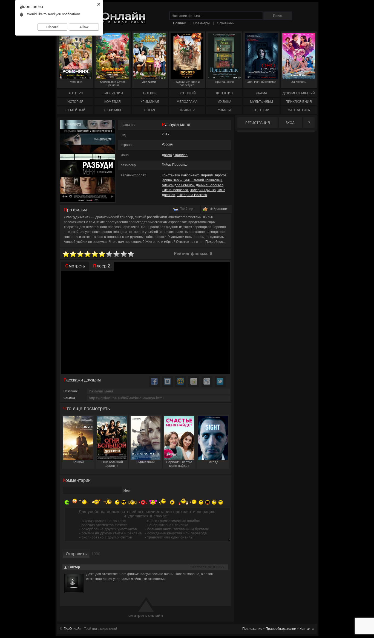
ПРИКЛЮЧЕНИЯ (299, 102)
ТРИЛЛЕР (187, 110)
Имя (126, 491)
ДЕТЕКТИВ (224, 93)
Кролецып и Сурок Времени (112, 83)
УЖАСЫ (224, 110)
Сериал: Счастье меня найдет (179, 464)
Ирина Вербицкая (176, 180)
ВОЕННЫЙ (187, 93)
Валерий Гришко (203, 190)
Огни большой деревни (112, 464)
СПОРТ (150, 110)
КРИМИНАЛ (149, 102)
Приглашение (224, 81)
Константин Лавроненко (181, 175)
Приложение (252, 629)
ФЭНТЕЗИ (261, 110)
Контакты (307, 629)
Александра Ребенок (178, 185)
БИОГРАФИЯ (112, 93)
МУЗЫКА (224, 102)
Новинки (179, 23)
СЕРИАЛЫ (112, 110)
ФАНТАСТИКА (299, 110)
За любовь (298, 81)
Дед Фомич (149, 81)
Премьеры (201, 23)
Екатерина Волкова (192, 195)
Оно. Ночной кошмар (261, 81)
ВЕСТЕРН (75, 93)
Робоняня (75, 81)
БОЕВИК (150, 93)
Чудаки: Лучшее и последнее (187, 83)
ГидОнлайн (72, 629)
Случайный (226, 23)
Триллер (181, 155)
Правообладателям (281, 629)
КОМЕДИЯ (112, 102)
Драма (167, 155)
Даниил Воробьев (209, 185)
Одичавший (146, 462)
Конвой (78, 462)
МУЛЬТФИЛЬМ (261, 102)
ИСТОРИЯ (75, 102)
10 (131, 254)
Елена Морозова (175, 190)
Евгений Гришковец (206, 180)
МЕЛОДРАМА (187, 102)
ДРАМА (261, 93)
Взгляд (213, 462)
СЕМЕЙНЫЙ (75, 110)
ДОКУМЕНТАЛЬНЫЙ (299, 93)
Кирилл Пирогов (213, 175)
